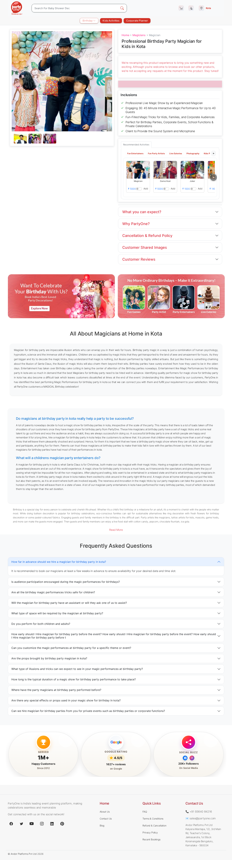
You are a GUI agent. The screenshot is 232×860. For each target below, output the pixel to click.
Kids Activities (111, 20)
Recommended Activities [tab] (136, 144)
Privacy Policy (150, 832)
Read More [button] (116, 529)
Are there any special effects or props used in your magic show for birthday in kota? (66, 700)
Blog (102, 825)
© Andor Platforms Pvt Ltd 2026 (25, 853)
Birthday (88, 20)
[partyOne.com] (16, 8)
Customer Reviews (138, 259)
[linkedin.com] (52, 823)
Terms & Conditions (152, 818)
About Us (105, 811)
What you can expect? (141, 212)
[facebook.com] (11, 823)
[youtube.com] (31, 823)
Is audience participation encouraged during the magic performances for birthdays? (65, 581)
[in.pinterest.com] (62, 823)
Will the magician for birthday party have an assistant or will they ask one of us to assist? (69, 602)
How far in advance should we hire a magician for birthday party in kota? (58, 561)
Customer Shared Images (144, 247)
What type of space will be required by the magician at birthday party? (57, 613)
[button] (138, 169)
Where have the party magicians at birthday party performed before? (56, 690)
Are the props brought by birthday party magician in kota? (49, 658)
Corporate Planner (137, 20)
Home (125, 35)
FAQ (144, 811)
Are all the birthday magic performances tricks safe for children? (53, 592)
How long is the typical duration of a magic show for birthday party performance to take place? (73, 679)
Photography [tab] (192, 153)
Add (146, 188)
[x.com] (21, 823)
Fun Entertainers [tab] (135, 153)
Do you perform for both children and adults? (40, 623)
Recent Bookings (151, 839)
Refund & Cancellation (154, 825)
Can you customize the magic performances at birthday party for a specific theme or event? (71, 648)
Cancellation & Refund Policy (147, 235)
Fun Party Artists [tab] (156, 153)
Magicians (139, 35)
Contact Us (106, 818)
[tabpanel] (62, 138)
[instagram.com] (41, 823)
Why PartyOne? (136, 223)
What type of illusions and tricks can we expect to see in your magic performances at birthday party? (77, 669)
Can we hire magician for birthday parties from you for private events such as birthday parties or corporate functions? (88, 711)
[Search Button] (122, 8)
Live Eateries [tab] (175, 153)
